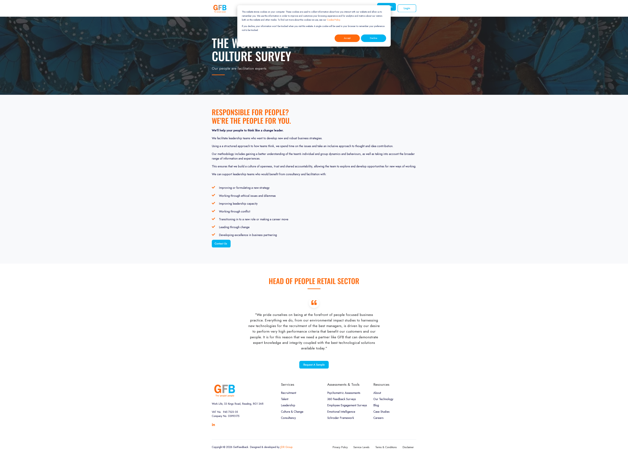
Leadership (288, 405)
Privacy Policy (340, 447)
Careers (378, 418)
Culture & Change (292, 412)
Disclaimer (408, 447)
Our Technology (383, 399)
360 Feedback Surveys (341, 399)
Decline (373, 38)
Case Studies (381, 412)
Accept (347, 38)
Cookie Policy (333, 19)
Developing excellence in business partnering (248, 235)
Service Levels (361, 447)
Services (287, 384)
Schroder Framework (340, 418)
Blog (376, 405)
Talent (284, 399)
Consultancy (288, 418)
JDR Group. (286, 447)
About (377, 393)
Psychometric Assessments (343, 393)
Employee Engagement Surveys (347, 405)
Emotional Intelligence (341, 412)
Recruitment (288, 393)
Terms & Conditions (386, 447)
